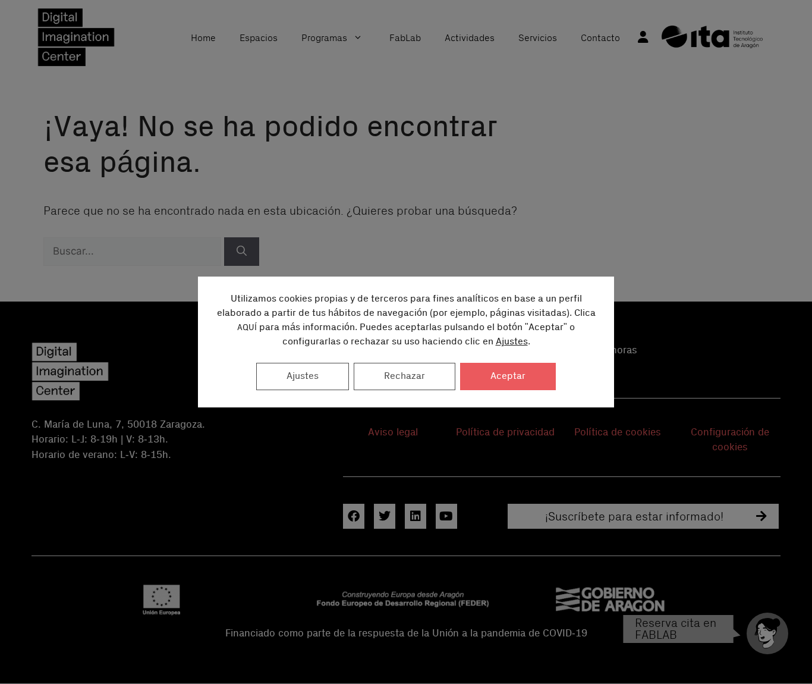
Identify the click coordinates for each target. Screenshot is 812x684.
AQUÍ (247, 328)
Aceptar (507, 376)
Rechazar (404, 376)
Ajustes (512, 341)
